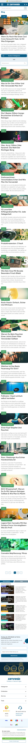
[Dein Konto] (24, 4)
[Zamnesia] (13, 4)
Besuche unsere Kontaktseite (19, 714)
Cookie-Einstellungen (14, 741)
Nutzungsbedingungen (15, 659)
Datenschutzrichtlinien (21, 729)
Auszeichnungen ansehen (14, 673)
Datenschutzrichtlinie (4, 659)
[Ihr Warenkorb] (26, 4)
